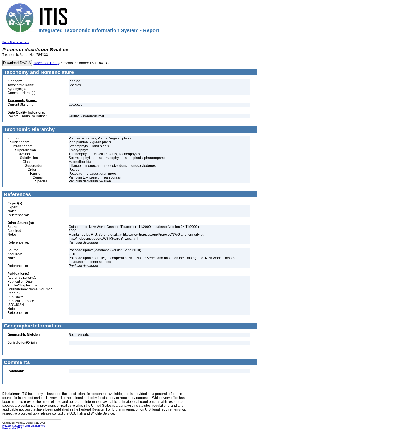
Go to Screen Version (15, 42)
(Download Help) (46, 63)
